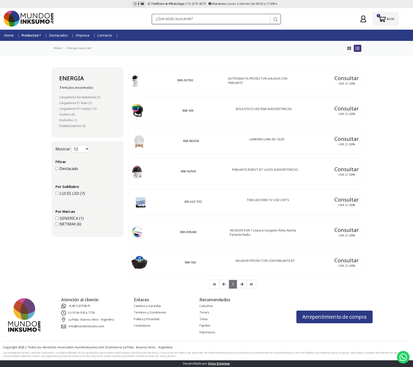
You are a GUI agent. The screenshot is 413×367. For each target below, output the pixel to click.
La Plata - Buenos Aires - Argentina (91, 319)
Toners (204, 312)
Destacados (58, 35)
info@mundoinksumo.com (86, 326)
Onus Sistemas (219, 364)
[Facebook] (139, 4)
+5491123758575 (79, 306)
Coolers (65, 114)
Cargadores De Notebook (78, 97)
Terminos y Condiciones (150, 312)
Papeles (204, 325)
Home (9, 35)
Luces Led (84, 48)
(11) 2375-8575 (178, 3)
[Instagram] (135, 4)
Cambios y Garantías (147, 306)
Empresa (82, 35)
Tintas (203, 319)
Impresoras (207, 332)
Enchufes (66, 120)
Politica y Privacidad (146, 319)
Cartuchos (206, 306)
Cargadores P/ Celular (75, 108)
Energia (71, 48)
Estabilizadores (70, 126)
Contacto (104, 35)
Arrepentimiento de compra (334, 316)
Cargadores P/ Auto (73, 103)
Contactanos (142, 325)
